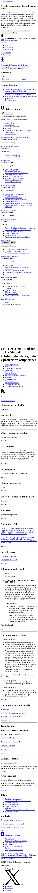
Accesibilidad (9, 839)
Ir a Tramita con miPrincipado (10, 146)
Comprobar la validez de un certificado (17, 237)
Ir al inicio (4, 440)
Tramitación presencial (8, 746)
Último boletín (9, 123)
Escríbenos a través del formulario (14, 824)
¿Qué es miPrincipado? (12, 169)
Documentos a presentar (12, 384)
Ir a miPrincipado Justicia (9, 278)
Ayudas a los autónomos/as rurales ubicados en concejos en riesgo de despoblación (20, 90)
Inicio (7, 302)
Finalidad (8, 366)
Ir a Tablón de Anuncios (8, 219)
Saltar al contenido (7, 2)
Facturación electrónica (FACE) (15, 251)
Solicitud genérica (10, 100)
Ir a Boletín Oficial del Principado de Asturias (15, 137)
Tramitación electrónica (8, 556)
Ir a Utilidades (5, 240)
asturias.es (8, 45)
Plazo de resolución (11, 374)
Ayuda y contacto (10, 806)
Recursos (8, 377)
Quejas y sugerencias (11, 233)
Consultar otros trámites (12, 155)
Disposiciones (9, 125)
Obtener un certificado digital (14, 231)
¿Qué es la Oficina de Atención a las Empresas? (20, 810)
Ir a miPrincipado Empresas (9, 256)
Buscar (24, 79)
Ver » (2, 753)
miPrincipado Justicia (11, 811)
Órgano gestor (9, 372)
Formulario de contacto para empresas (17, 253)
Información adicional (12, 383)
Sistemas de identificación (13, 182)
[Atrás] (19, 342)
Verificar (3, 771)
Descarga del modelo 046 (9, 560)
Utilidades (8, 808)
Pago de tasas (9, 381)
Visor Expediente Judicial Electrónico (17, 267)
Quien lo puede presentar (13, 368)
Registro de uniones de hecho (14, 271)
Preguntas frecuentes (11, 294)
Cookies (7, 848)
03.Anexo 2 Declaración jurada (11, 716)
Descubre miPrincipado (12, 171)
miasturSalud (9, 49)
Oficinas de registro (11, 292)
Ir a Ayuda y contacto (7, 299)
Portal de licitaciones (11, 196)
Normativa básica (10, 379)
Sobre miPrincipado (11, 802)
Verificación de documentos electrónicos (18, 230)
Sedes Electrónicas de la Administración (17, 295)
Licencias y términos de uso (14, 174)
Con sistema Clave (7, 738)
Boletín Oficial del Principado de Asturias (18, 801)
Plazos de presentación (12, 365)
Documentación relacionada (14, 386)
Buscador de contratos (12, 201)
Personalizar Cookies (23, 31)
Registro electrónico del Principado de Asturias (20, 228)
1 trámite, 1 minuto (11, 290)
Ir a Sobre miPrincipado (8, 185)
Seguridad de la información (14, 176)
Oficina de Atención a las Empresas (16, 249)
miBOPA (8, 128)
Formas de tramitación (8, 401)
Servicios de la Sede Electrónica (15, 178)
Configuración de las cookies (14, 850)
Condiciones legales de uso (13, 180)
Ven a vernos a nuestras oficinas (13, 827)
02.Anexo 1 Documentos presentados (13, 713)
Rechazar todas (9, 33)
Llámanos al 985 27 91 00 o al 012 (14, 820)
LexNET (8, 274)
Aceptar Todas (8, 31)
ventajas (27, 783)
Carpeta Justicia (10, 265)
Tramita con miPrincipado (13, 304)
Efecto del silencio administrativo (15, 375)
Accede (3, 790)
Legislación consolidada (12, 126)
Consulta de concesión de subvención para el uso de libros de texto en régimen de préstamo (20, 93)
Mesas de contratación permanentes (16, 199)
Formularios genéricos (12, 235)
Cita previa (8, 269)
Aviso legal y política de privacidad (16, 841)
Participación (9, 47)
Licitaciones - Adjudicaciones (14, 194)
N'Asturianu (7, 53)
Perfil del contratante (11, 804)
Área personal (7, 55)
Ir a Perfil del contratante (9, 210)
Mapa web (8, 844)
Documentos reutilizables (13, 157)
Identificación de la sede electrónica (16, 173)
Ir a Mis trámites (6, 160)
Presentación (9, 370)
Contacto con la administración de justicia (18, 272)
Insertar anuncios (10, 134)
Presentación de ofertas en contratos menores (19, 203)
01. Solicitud (5, 710)
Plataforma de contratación (13, 198)
